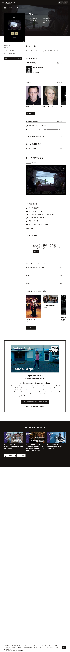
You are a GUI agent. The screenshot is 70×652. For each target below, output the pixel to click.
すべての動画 (21, 456)
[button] (62, 169)
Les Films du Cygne (47, 20)
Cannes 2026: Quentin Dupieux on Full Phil (55, 446)
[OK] (64, 647)
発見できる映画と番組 (9, 53)
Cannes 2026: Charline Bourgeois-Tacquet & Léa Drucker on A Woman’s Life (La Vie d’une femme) (13, 447)
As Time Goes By (49, 305)
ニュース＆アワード (9, 50)
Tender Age (24, 383)
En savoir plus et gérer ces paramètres (13, 650)
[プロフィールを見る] (65, 2)
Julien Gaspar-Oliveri (41, 383)
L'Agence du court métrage (52, 129)
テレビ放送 (7, 48)
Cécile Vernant (46, 18)
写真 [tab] (28, 162)
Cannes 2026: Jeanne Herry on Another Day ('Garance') (33, 446)
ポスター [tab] (34, 162)
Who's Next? (30, 320)
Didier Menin (30, 107)
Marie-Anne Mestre (50, 107)
